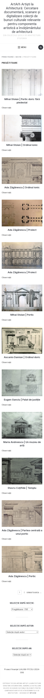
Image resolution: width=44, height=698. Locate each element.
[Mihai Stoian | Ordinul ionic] (22, 116)
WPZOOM (33, 693)
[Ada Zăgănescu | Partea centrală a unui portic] (22, 501)
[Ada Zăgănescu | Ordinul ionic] (22, 158)
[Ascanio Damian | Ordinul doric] (22, 328)
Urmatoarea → (34, 593)
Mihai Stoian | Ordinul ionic (22, 145)
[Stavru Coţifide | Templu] (22, 459)
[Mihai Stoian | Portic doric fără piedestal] (22, 70)
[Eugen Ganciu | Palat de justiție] (22, 371)
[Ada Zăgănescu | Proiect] (22, 201)
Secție (18, 57)
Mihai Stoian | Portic (22, 314)
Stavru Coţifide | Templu (22, 487)
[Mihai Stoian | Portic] (22, 286)
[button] (22, 47)
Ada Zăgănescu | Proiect (22, 229)
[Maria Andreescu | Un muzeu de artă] (22, 413)
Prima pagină (8, 57)
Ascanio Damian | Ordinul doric (22, 357)
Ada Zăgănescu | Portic (22, 576)
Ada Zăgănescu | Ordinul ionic (22, 187)
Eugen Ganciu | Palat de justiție (22, 399)
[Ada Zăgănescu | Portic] (22, 547)
